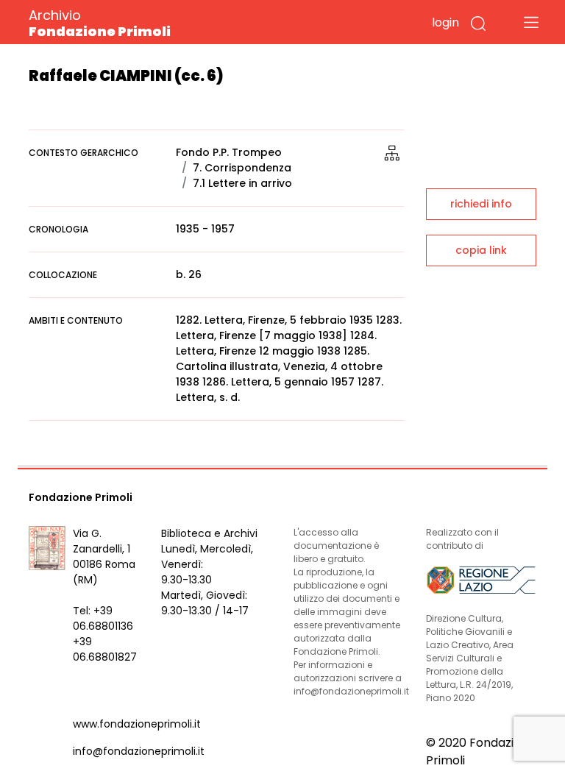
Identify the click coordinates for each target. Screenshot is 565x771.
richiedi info (481, 203)
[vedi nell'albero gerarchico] (392, 152)
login (445, 22)
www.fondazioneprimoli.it (137, 724)
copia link (481, 250)
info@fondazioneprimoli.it (139, 751)
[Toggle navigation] (531, 22)
